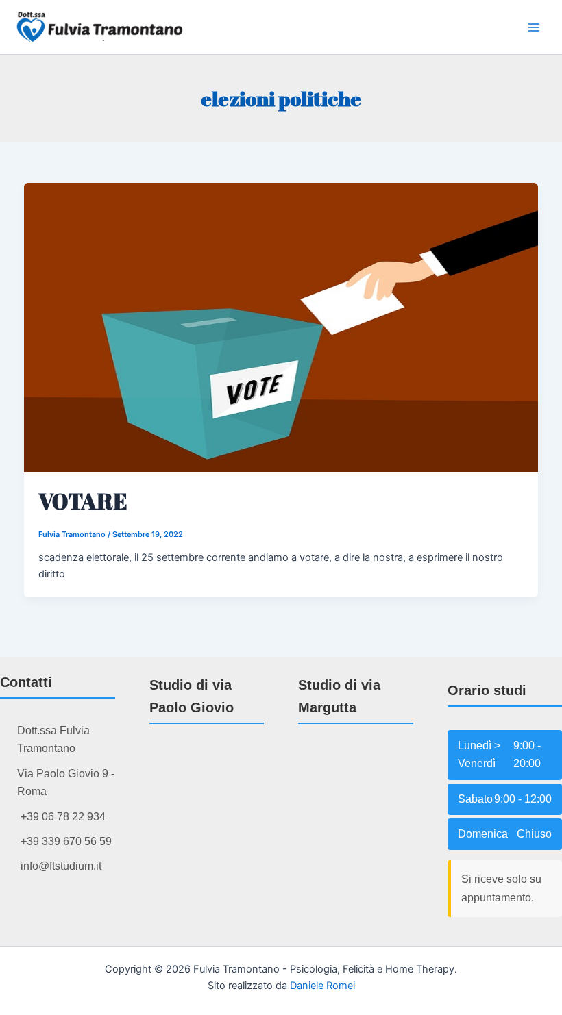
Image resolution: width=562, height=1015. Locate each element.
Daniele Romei (322, 985)
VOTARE (82, 501)
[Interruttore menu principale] (534, 27)
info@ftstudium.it (61, 866)
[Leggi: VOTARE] (281, 327)
